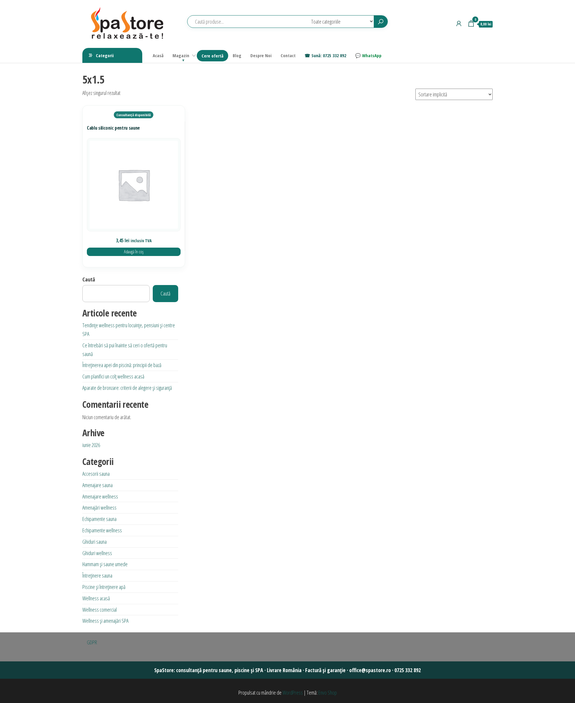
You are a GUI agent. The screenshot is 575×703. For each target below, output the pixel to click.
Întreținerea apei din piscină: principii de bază (121, 365)
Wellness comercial (99, 609)
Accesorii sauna (96, 473)
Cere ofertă (212, 56)
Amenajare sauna (97, 485)
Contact (288, 55)
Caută (88, 279)
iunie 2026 (91, 445)
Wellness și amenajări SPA (105, 620)
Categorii (105, 55)
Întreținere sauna (97, 575)
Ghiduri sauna (94, 541)
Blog (237, 55)
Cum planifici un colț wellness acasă (113, 376)
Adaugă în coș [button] (133, 251)
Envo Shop (327, 692)
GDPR (92, 642)
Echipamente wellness (102, 530)
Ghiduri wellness (97, 553)
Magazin (180, 55)
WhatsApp (372, 55)
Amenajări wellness (99, 507)
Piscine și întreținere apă (103, 586)
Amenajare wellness (100, 496)
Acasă (158, 55)
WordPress (292, 692)
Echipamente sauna (99, 518)
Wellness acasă (96, 598)
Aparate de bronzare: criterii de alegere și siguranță (127, 387)
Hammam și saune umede (105, 564)
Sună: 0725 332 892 (328, 55)
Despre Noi (261, 55)
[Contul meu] (459, 23)
